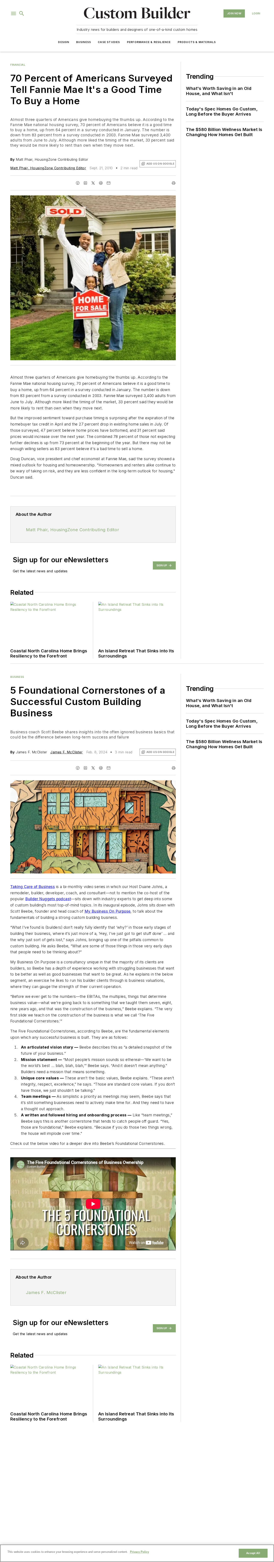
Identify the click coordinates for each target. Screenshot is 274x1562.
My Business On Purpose (108, 911)
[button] (13, 13)
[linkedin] (85, 183)
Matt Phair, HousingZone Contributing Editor (48, 168)
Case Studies (109, 42)
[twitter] (93, 183)
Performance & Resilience (149, 42)
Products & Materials (197, 42)
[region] (137, 1553)
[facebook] (78, 183)
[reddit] (101, 183)
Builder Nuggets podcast (48, 899)
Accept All (253, 1553)
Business (83, 42)
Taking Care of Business (32, 886)
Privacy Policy (139, 1551)
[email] (108, 183)
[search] (21, 13)
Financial (17, 64)
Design (63, 42)
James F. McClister (66, 752)
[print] (173, 183)
